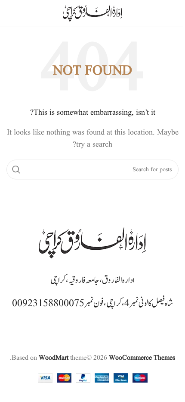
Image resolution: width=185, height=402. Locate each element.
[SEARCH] (16, 169)
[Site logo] (92, 13)
